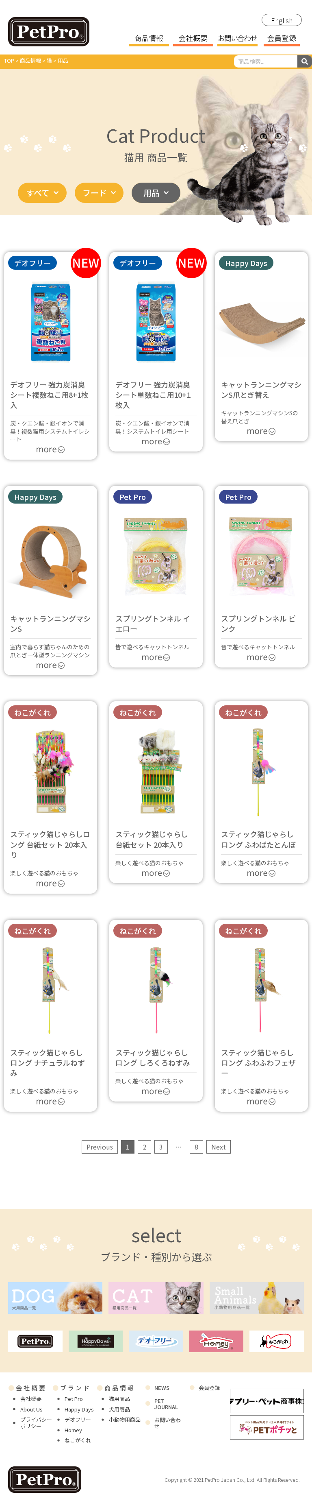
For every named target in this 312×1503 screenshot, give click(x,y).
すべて (38, 193)
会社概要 (193, 38)
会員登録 (281, 38)
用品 (151, 193)
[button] (246, 263)
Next (218, 1147)
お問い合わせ (237, 38)
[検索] (304, 61)
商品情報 (148, 38)
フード (94, 193)
